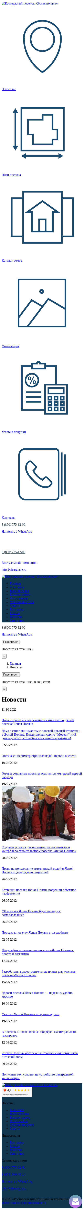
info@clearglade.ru (14, 569)
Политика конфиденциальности (24, 1202)
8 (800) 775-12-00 (13, 524)
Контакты (16, 609)
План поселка (19, 591)
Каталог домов (20, 594)
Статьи (15, 613)
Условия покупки (22, 602)
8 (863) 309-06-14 (13, 1174)
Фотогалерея (19, 598)
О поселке (17, 587)
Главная (15, 583)
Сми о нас (17, 620)
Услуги (15, 605)
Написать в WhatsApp (17, 531)
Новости (16, 617)
